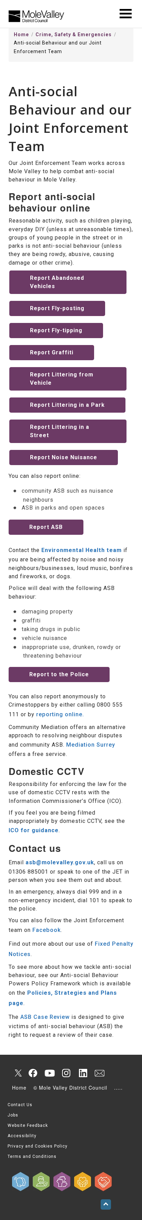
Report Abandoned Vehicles (57, 282)
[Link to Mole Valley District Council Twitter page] (16, 1073)
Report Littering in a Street (59, 431)
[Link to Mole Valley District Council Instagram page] (66, 1073)
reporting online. (60, 714)
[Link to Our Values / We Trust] (41, 1181)
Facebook (46, 930)
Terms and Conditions (32, 1156)
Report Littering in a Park (67, 405)
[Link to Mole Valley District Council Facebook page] (33, 1073)
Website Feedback (28, 1125)
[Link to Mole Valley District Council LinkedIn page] (83, 1073)
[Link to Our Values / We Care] (82, 1181)
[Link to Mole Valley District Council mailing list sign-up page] (99, 1073)
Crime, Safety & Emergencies (74, 34)
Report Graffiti (51, 352)
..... (118, 1087)
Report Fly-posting (57, 308)
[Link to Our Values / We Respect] (103, 1181)
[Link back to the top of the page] (106, 1204)
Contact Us (20, 1104)
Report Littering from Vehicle (61, 378)
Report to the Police (59, 674)
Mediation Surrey (90, 744)
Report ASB (46, 527)
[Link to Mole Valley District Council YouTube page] (49, 1073)
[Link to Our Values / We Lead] (62, 1181)
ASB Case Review (45, 1017)
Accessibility (22, 1135)
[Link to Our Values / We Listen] (20, 1181)
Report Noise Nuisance (63, 457)
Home (21, 34)
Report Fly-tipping (56, 330)
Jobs (13, 1115)
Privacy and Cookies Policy (38, 1146)
